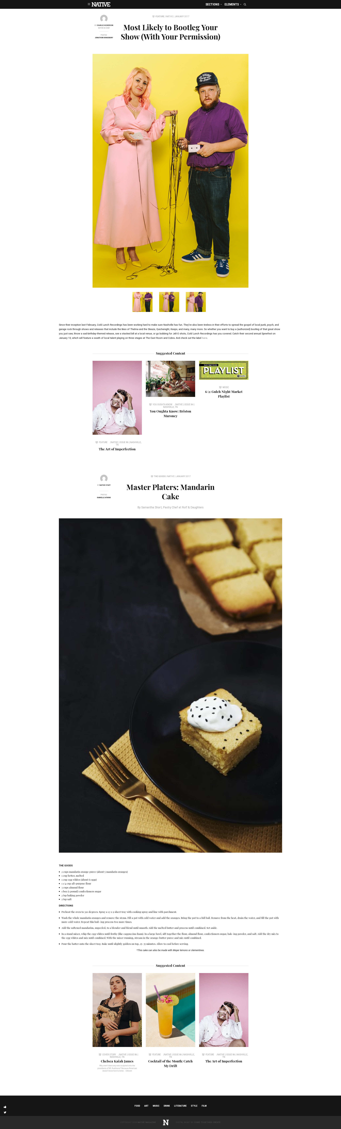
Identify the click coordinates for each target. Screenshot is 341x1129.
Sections (212, 4)
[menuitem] (212, 4)
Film (204, 1105)
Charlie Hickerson (105, 25)
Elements (232, 4)
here (204, 338)
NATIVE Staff (105, 485)
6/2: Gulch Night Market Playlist (223, 393)
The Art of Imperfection (117, 449)
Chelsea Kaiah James (117, 1061)
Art (146, 1105)
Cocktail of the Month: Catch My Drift (170, 1063)
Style (194, 1105)
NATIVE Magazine (147, 1122)
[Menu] (89, 4)
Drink (167, 1105)
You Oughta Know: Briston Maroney (170, 413)
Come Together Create (207, 1122)
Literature (180, 1105)
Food (137, 1105)
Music (156, 1105)
